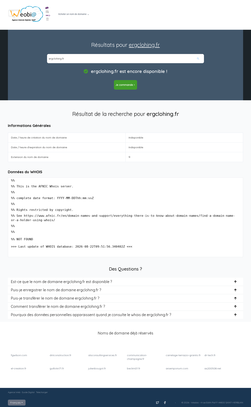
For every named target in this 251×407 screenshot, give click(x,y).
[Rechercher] (200, 58)
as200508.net (212, 368)
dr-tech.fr (210, 355)
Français (15, 402)
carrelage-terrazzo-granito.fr (183, 355)
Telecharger (42, 392)
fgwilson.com (19, 355)
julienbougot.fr (97, 368)
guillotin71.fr (57, 368)
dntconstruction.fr (60, 355)
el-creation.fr (18, 368)
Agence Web (14, 392)
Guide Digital (28, 392)
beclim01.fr (133, 368)
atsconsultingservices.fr (102, 355)
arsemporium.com (177, 368)
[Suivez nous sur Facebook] (165, 402)
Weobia (195, 402)
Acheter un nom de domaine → (73, 14)
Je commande (124, 85)
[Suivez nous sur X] (157, 402)
